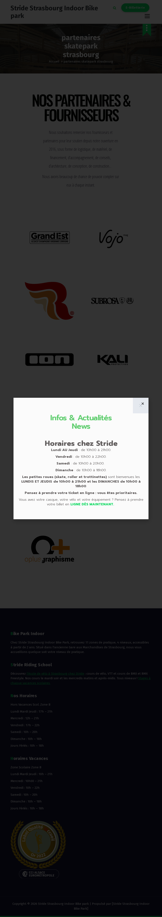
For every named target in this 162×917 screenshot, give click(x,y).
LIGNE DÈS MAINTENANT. (92, 504)
